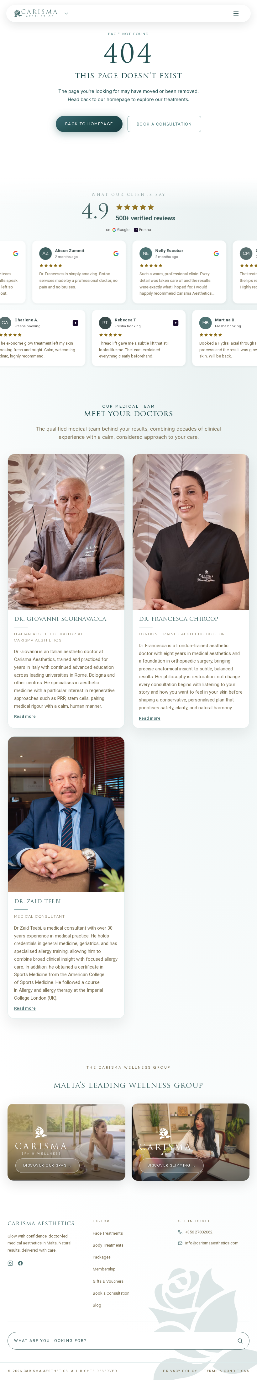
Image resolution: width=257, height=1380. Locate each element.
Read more (25, 716)
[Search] (240, 1341)
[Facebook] (20, 1263)
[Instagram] (10, 1263)
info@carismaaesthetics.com (212, 1243)
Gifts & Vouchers (108, 1281)
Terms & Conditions (226, 1371)
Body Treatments (108, 1245)
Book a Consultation (111, 1293)
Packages (102, 1257)
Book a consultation (164, 123)
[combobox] (128, 1341)
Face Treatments (108, 1233)
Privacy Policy (180, 1371)
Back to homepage (89, 124)
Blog (97, 1305)
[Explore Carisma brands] (66, 14)
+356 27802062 (198, 1232)
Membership (104, 1269)
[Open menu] (236, 13)
